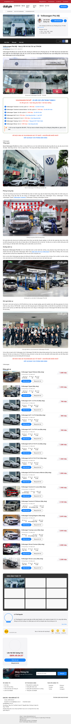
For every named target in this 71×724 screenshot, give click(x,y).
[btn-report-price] (65, 20)
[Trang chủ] (4, 11)
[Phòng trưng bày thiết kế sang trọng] (56, 593)
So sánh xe (58, 1)
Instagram (62, 689)
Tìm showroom (51, 1)
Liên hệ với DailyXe (8, 690)
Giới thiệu (6, 685)
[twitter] (16, 616)
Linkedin (61, 687)
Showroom (17, 6)
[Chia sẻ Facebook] (63, 41)
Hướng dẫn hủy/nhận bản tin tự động (34, 688)
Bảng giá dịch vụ (42, 1)
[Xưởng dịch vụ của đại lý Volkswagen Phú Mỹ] (35, 278)
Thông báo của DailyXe (31, 690)
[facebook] (14, 616)
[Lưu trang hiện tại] (54, 6)
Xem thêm (64, 624)
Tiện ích (41, 6)
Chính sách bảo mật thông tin (11, 688)
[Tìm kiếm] (51, 6)
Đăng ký (62, 673)
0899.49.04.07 (57, 20)
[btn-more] (66, 41)
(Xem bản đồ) (41, 27)
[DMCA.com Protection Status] (61, 719)
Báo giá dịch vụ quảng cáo (32, 685)
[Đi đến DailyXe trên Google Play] (62, 700)
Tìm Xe (23, 6)
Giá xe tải (34, 6)
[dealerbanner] (19, 25)
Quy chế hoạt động (8, 686)
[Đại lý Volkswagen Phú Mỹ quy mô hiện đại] (35, 593)
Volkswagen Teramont (20, 197)
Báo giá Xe (63, 6)
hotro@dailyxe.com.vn (9, 1)
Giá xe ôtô (27, 6)
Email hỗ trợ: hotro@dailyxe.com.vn (12, 701)
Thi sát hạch (65, 1)
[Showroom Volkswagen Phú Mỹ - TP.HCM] (14, 583)
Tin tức (47, 6)
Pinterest (62, 685)
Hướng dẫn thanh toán (31, 686)
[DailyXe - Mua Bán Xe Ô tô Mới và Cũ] (7, 6)
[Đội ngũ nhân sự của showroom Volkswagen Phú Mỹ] (35, 330)
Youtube (51, 687)
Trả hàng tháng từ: (28, 374)
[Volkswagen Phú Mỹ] (35, 583)
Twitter (50, 689)
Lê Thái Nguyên (6, 49)
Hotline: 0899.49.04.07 (9, 700)
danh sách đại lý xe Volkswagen (40, 251)
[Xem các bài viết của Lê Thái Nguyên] (8, 617)
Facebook (51, 685)
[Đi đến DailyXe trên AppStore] (62, 704)
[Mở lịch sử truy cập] (57, 6)
